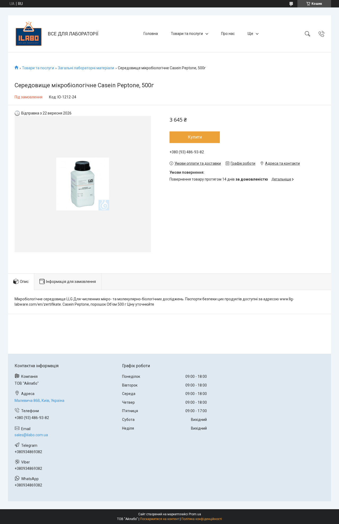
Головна (151, 33)
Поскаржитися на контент (159, 519)
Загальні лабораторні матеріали (86, 68)
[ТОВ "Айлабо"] (28, 34)
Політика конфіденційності (201, 519)
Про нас (228, 33)
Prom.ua (195, 514)
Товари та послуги (187, 33)
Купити (195, 137)
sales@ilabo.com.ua (31, 435)
